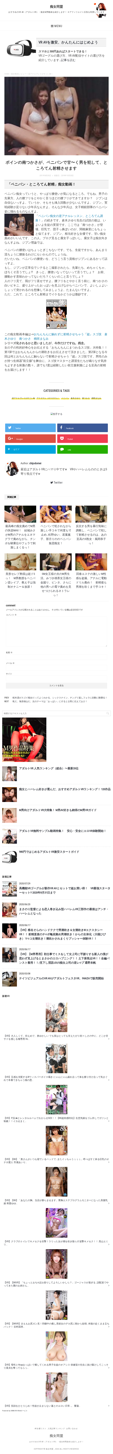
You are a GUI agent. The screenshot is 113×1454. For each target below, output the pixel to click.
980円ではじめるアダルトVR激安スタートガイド (49, 851)
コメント (11, 615)
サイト (9, 674)
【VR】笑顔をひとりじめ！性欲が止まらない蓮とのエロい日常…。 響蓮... (42, 1405)
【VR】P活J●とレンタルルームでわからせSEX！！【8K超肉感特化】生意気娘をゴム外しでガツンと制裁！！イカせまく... (56, 1120)
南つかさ (86, 398)
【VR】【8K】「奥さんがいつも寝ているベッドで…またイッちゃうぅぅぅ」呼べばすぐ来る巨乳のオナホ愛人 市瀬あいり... (56, 1161)
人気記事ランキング (56, 1429)
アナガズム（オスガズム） (48, 398)
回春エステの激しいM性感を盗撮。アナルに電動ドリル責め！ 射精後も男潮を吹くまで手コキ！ (91, 580)
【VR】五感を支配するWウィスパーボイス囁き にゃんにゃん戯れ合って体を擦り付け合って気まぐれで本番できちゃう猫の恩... (56, 1078)
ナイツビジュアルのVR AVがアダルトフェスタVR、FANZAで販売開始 (61, 978)
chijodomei (35, 463)
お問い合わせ (72, 1429)
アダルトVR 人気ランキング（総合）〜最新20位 (49, 768)
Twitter (58, 482)
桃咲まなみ (96, 398)
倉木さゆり (75, 398)
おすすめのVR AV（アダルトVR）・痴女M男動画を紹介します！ (56, 1442)
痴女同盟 (56, 6)
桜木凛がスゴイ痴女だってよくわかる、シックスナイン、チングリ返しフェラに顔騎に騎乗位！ (60, 697)
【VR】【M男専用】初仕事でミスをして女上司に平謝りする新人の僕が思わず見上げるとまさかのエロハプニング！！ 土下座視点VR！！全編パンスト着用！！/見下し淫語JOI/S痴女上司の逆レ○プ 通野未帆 (64, 958)
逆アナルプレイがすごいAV (23, 398)
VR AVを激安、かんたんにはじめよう (68, 42)
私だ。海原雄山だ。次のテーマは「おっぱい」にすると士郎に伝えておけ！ (50, 701)
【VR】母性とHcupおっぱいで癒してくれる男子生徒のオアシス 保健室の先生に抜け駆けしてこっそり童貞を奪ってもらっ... (56, 1366)
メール (10, 663)
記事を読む (68, 60)
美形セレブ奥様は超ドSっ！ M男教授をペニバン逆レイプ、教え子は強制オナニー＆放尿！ (20, 580)
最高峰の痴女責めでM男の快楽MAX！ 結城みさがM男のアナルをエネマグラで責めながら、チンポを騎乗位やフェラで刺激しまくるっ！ (20, 536)
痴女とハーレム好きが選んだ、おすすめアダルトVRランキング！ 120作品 (65, 789)
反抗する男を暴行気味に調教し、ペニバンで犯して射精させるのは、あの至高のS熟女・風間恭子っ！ (91, 534)
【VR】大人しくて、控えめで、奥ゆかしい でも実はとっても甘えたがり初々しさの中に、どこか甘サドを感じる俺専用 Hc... (56, 1037)
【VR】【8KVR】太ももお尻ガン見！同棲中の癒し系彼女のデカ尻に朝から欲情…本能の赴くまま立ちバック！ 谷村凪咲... (56, 1325)
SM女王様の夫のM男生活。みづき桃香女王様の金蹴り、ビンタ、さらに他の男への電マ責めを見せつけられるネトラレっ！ (55, 584)
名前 (9, 652)
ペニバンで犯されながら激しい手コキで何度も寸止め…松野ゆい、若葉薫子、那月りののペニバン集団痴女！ (55, 534)
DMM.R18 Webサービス (19, 1411)
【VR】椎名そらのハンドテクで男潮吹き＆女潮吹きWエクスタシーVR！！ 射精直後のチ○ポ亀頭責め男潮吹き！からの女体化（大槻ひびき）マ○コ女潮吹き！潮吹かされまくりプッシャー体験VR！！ (62, 934)
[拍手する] (56, 414)
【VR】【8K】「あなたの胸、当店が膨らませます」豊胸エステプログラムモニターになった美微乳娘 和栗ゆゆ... (56, 1202)
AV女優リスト (40, 1429)
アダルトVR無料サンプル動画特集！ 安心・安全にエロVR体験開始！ (62, 831)
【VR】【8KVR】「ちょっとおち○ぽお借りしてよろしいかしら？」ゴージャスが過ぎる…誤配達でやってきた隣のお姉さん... (56, 1284)
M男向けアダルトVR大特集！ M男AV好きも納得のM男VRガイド (58, 810)
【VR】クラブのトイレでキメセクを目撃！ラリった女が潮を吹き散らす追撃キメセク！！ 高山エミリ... (56, 1243)
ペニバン (65, 398)
